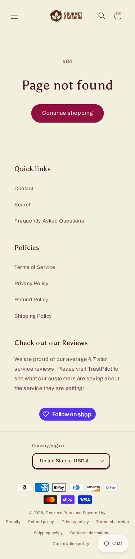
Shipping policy (48, 533)
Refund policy (41, 521)
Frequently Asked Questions (49, 221)
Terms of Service (34, 267)
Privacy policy (75, 521)
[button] (14, 16)
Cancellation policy (71, 543)
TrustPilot (100, 369)
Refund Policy (31, 299)
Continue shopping (67, 113)
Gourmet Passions (63, 512)
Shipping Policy (33, 316)
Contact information (89, 533)
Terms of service (112, 521)
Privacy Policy (31, 283)
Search (23, 204)
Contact (23, 188)
